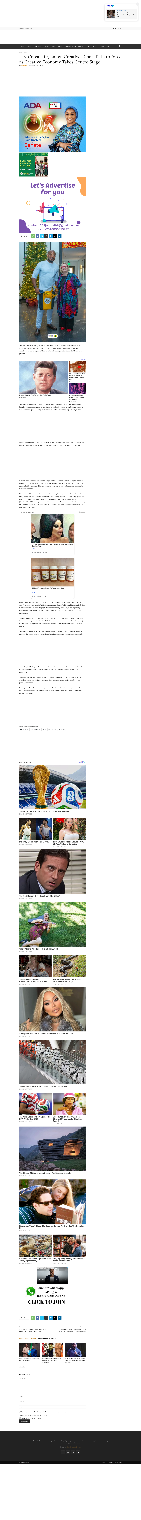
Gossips (80, 46)
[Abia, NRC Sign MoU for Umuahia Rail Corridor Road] (29, 1350)
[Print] (46, 236)
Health (88, 46)
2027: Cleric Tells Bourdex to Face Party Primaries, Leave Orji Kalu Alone (33, 1330)
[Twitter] (118, 28)
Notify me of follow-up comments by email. (34, 1415)
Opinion (46, 46)
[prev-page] (20, 1366)
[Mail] (116, 28)
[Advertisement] (57, 13)
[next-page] (23, 1366)
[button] (119, 46)
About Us (104, 1462)
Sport (94, 46)
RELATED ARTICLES (27, 1338)
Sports (60, 46)
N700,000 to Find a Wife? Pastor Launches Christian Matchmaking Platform (75, 1360)
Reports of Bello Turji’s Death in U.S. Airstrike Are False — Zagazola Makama (72, 1330)
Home (20, 52)
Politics (29, 46)
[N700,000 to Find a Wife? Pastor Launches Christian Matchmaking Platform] (75, 1350)
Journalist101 (24, 65)
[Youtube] (121, 28)
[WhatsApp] (33, 236)
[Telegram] (51, 236)
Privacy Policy (118, 1462)
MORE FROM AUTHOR (47, 1338)
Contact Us (110, 1462)
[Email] (55, 236)
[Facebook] (113, 28)
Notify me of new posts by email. (31, 1418)
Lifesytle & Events (70, 46)
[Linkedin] (59, 236)
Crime (53, 46)
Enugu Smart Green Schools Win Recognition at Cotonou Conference (51, 1360)
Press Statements (104, 46)
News (22, 46)
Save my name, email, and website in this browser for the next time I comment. (46, 1412)
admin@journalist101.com (73, 1447)
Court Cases (37, 46)
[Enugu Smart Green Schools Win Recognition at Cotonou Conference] (52, 1350)
